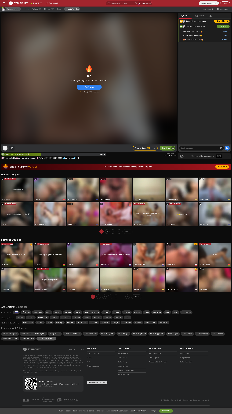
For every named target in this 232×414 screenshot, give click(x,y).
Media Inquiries (94, 366)
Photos (49, 9)
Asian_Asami (7, 306)
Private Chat (220, 21)
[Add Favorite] (5, 148)
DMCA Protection (186, 362)
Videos (36, 9)
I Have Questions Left (97, 382)
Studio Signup (154, 358)
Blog (90, 358)
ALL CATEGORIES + (46, 338)
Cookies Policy (123, 366)
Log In (225, 3)
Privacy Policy (123, 353)
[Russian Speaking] (16, 312)
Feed (59, 9)
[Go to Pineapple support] (59, 400)
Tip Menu (222, 26)
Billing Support (185, 358)
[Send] (227, 148)
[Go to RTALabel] (26, 400)
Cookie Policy (140, 411)
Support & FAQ (185, 353)
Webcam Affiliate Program (158, 362)
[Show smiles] (221, 148)
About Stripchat (94, 353)
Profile (26, 9)
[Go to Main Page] (18, 3)
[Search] (135, 3)
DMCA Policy (122, 362)
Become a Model (155, 353)
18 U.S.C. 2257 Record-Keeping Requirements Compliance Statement (185, 400)
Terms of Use (122, 358)
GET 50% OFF (222, 166)
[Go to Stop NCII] (71, 400)
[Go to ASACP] (35, 400)
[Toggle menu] (4, 3)
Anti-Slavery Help (124, 374)
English (73, 349)
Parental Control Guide (126, 370)
